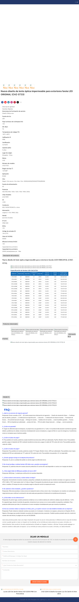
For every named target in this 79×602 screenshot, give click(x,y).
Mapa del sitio (55, 599)
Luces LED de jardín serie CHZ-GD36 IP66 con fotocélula (20, 593)
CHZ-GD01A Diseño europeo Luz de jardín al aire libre (59, 593)
